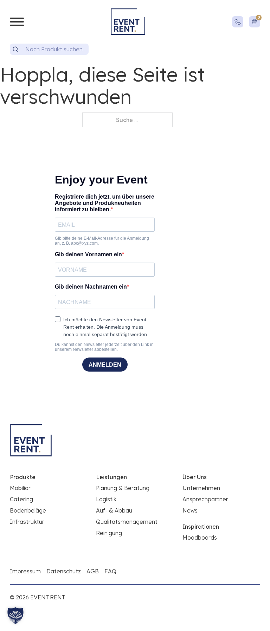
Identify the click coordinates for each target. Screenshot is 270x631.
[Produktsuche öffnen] (15, 49)
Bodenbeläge (28, 510)
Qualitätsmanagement (127, 521)
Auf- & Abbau (114, 510)
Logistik (106, 499)
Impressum (25, 571)
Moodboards (199, 537)
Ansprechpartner (205, 499)
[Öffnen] (17, 22)
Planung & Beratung (122, 487)
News (190, 510)
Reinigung (109, 532)
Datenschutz (63, 571)
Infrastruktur (27, 521)
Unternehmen (201, 487)
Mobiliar (20, 487)
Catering (21, 499)
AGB (92, 571)
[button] (15, 615)
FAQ (110, 571)
